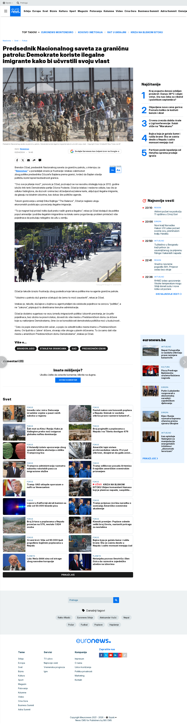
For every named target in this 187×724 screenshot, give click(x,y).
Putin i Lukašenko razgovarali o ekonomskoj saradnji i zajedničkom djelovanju (170, 397)
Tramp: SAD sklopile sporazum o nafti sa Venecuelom (45, 486)
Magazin (83, 11)
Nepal (126, 617)
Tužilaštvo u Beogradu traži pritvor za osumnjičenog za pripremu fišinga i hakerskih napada (168, 249)
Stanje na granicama (53, 348)
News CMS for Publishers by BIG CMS (93, 720)
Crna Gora (130, 11)
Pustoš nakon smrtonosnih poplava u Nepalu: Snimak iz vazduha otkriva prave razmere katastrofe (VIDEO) (112, 413)
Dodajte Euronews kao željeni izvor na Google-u (97, 151)
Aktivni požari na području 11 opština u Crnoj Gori (168, 213)
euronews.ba (154, 340)
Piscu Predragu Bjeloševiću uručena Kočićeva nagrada (170, 374)
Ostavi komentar (68, 380)
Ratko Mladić (64, 617)
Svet (45, 11)
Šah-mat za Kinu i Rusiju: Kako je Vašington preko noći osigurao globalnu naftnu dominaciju (45, 431)
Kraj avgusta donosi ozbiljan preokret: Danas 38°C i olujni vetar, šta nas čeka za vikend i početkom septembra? (166, 95)
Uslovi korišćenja (83, 667)
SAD (74, 348)
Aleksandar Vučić (108, 617)
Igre (46, 671)
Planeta (31, 556)
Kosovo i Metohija (90, 32)
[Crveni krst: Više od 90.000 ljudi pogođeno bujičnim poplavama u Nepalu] (14, 543)
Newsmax (21, 170)
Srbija (27, 11)
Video (119, 11)
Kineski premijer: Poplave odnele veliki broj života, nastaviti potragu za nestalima (112, 524)
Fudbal (84, 624)
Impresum (79, 658)
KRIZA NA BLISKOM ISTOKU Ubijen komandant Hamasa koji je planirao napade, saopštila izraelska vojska (112, 487)
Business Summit (148, 11)
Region (157, 208)
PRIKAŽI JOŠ (149, 458)
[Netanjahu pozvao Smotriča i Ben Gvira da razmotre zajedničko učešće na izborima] (80, 562)
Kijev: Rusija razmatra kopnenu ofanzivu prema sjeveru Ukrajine (171, 420)
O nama (78, 663)
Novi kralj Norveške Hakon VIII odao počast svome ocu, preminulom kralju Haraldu (167, 229)
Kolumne (109, 11)
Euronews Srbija (85, 617)
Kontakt (78, 680)
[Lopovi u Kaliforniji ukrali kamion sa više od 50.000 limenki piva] (14, 506)
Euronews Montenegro (57, 32)
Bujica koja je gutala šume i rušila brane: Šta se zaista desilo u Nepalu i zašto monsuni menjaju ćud (112, 543)
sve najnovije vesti (167, 294)
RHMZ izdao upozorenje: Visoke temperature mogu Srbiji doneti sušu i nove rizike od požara (167, 285)
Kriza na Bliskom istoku (147, 32)
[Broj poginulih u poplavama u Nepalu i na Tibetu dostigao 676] (80, 432)
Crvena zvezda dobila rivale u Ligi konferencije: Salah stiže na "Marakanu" (165, 123)
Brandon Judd (25, 348)
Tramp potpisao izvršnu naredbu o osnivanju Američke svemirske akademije (112, 506)
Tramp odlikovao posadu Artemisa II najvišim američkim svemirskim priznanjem (112, 468)
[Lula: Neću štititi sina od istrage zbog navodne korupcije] (14, 562)
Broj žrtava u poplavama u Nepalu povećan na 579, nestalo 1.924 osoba (45, 524)
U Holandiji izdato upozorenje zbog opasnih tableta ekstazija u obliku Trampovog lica (46, 450)
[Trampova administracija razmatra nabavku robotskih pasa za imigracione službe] (14, 469)
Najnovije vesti (51, 663)
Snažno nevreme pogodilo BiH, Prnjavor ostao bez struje (166, 267)
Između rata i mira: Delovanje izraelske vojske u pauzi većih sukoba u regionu (43, 413)
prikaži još (68, 575)
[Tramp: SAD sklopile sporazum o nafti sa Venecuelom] (14, 487)
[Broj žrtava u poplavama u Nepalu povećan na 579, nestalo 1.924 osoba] (14, 525)
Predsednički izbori (94, 348)
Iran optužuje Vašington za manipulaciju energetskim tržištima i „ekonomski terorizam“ (168, 443)
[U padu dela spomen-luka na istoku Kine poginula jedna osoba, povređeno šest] (183, 362)
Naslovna (7, 41)
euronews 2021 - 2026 (92, 717)
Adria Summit (169, 11)
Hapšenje (114, 624)
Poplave (99, 624)
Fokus (24, 41)
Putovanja (96, 11)
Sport (72, 11)
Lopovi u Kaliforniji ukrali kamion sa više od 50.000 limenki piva (46, 504)
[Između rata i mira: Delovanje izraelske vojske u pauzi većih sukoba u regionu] (14, 413)
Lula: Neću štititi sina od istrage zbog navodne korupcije (44, 560)
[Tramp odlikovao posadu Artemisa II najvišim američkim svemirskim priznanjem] (80, 469)
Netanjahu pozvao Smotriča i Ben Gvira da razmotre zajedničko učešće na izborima (111, 561)
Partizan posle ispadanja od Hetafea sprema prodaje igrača (165, 152)
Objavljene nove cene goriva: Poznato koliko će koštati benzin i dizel (166, 110)
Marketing (79, 675)
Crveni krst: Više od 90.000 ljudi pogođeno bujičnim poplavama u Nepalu (45, 543)
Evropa (36, 11)
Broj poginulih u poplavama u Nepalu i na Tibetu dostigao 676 (110, 430)
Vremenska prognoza (54, 667)
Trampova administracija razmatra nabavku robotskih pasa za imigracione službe (46, 468)
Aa (112, 170)
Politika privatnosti (83, 671)
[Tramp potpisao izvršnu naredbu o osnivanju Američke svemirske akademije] (80, 506)
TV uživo (48, 658)
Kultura (63, 11)
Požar (71, 624)
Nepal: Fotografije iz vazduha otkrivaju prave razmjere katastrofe (171, 354)
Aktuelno (159, 241)
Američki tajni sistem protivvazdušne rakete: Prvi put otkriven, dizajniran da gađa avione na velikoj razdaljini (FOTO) (112, 450)
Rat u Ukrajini (116, 32)
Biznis (53, 11)
